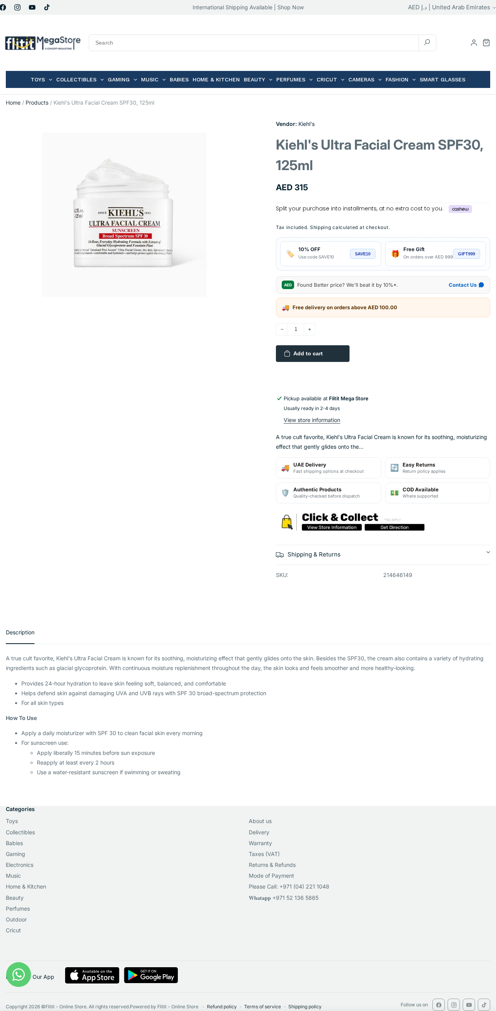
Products (37, 102)
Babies (14, 843)
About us (260, 821)
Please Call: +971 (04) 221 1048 (289, 886)
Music (13, 875)
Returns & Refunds (272, 864)
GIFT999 (466, 253)
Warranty (260, 843)
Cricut (13, 930)
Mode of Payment (271, 875)
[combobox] (262, 42)
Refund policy (222, 1006)
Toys (12, 821)
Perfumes (18, 908)
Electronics (19, 864)
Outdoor (16, 919)
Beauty (15, 897)
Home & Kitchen (26, 886)
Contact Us (463, 285)
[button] (486, 43)
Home (13, 102)
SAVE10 (362, 253)
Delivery (259, 832)
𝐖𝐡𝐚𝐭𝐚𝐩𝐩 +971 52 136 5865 (284, 897)
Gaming (15, 854)
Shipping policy (305, 1006)
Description (20, 632)
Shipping (320, 227)
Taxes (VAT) (264, 854)
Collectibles (20, 832)
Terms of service (262, 1006)
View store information (312, 420)
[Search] (427, 42)
